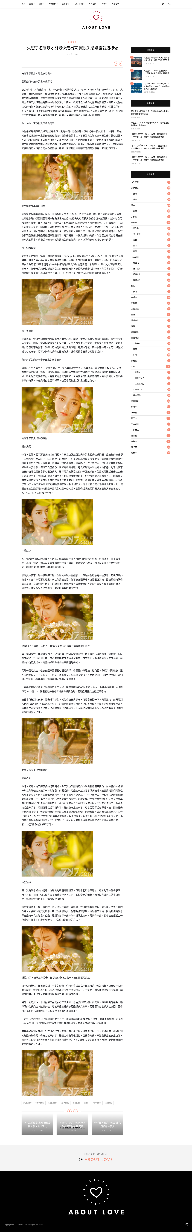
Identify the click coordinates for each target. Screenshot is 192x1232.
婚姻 (133, 286)
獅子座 (134, 418)
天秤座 (134, 216)
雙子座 (134, 447)
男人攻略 (137, 268)
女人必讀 (79, 3)
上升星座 (137, 372)
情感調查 (135, 320)
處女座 (134, 435)
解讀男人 (137, 280)
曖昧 (135, 199)
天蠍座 (134, 222)
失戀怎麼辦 (76, 1103)
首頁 (23, 3)
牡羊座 (134, 412)
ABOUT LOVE (99, 1159)
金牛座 (134, 441)
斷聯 (135, 251)
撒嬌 (135, 193)
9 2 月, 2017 (72, 54)
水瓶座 (134, 406)
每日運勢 (135, 401)
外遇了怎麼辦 (52, 1103)
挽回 (135, 245)
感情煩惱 (65, 3)
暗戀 (135, 211)
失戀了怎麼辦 (65, 1103)
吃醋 (135, 355)
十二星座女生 (138, 378)
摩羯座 (134, 360)
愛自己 (136, 263)
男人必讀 (92, 3)
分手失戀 (137, 234)
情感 (133, 314)
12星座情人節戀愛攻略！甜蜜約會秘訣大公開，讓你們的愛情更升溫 (156, 58)
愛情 (41, 3)
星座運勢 (137, 395)
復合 (135, 239)
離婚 (135, 291)
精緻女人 (137, 274)
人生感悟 (135, 182)
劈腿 (135, 349)
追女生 (136, 430)
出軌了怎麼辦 (27, 1103)
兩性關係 (52, 3)
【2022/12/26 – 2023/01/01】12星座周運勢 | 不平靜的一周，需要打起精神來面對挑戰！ (157, 86)
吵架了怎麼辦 (40, 1103)
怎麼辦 (86, 1103)
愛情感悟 (135, 332)
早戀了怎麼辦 (96, 1103)
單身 (104, 3)
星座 (31, 3)
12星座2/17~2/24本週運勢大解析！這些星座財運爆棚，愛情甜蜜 (156, 71)
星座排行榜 (137, 389)
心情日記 (135, 309)
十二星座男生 (138, 383)
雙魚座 (134, 453)
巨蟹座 (134, 303)
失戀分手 (115, 3)
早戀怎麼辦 (108, 1103)
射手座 (134, 297)
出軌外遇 (137, 343)
